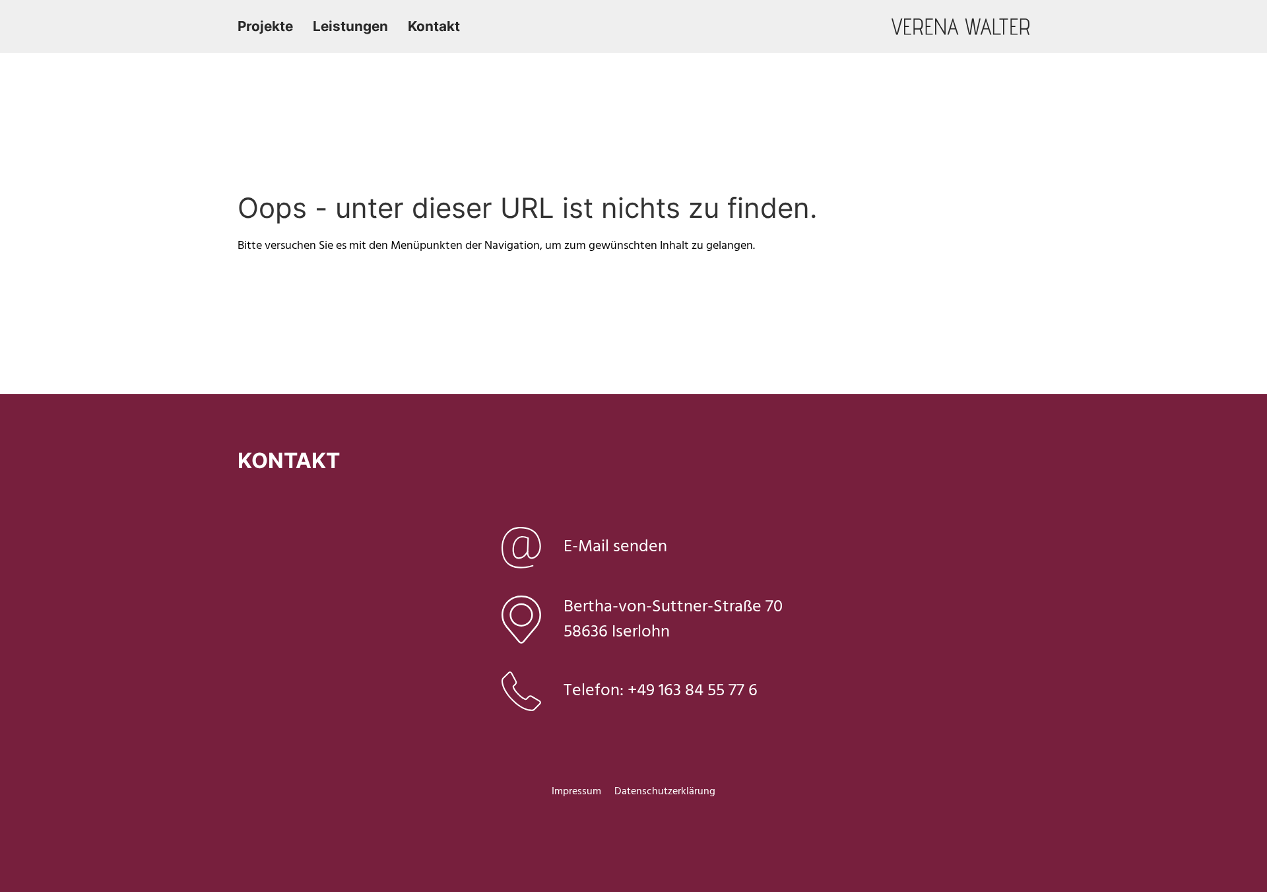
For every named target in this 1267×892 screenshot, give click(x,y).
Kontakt (434, 26)
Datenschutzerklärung (664, 792)
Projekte (265, 26)
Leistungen (350, 26)
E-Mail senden (615, 547)
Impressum (576, 792)
